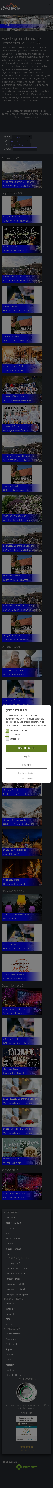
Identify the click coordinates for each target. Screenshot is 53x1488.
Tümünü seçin (26, 748)
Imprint (21, 778)
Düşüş (27, 757)
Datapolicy (30, 778)
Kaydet (26, 765)
